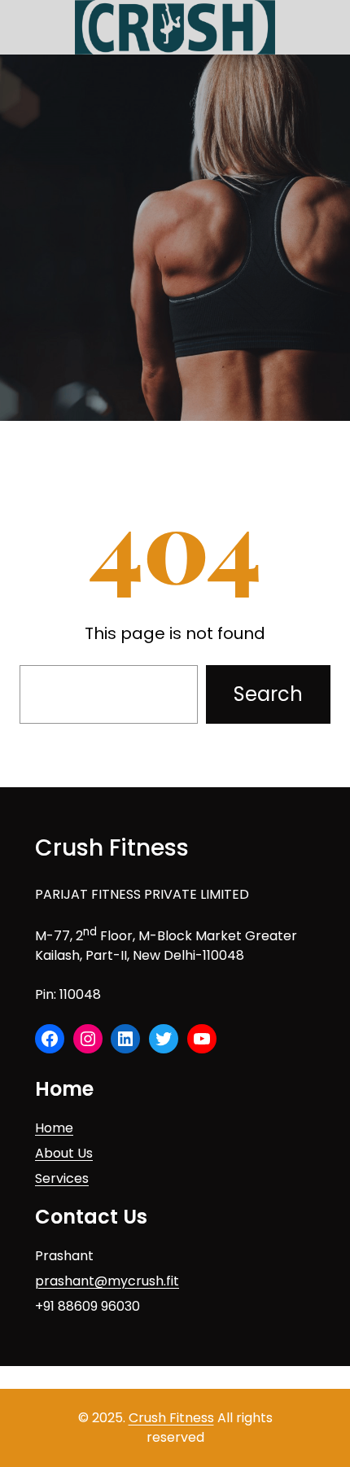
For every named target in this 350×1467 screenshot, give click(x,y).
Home (54, 1128)
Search (268, 694)
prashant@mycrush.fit (107, 1281)
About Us (64, 1153)
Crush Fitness (112, 848)
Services (62, 1178)
